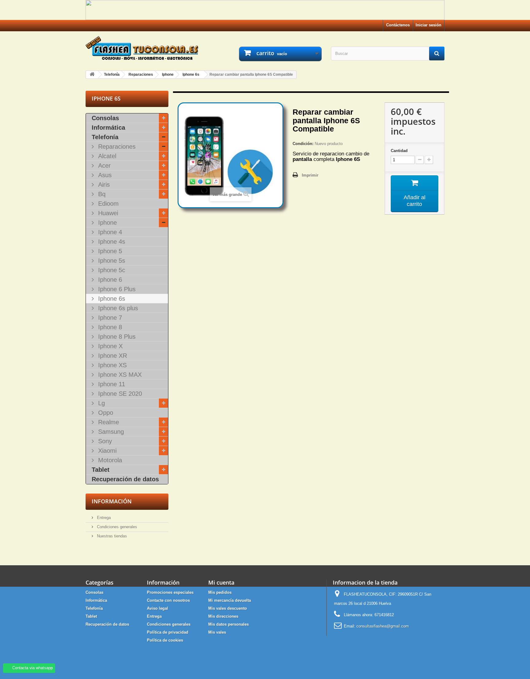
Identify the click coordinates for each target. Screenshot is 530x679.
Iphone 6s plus (117, 308)
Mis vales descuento (227, 608)
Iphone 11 (110, 384)
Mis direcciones (223, 616)
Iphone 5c (110, 270)
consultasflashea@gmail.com (382, 626)
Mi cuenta (221, 582)
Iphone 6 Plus (116, 289)
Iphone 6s (110, 298)
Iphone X (109, 346)
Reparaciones (116, 146)
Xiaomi (106, 450)
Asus (104, 175)
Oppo (104, 412)
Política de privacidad (167, 632)
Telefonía (105, 137)
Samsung (110, 431)
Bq (101, 194)
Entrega (103, 517)
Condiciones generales (116, 527)
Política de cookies (165, 640)
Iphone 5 (109, 251)
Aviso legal (157, 608)
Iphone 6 (109, 279)
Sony (104, 441)
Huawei (107, 213)
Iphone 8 (109, 327)
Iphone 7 (109, 317)
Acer (103, 165)
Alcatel (106, 156)
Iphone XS (111, 365)
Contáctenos (398, 25)
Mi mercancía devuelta (229, 600)
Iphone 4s (110, 241)
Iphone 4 (109, 232)
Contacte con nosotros (168, 600)
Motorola (109, 460)
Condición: (303, 143)
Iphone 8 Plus (116, 336)
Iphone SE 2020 (119, 393)
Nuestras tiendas (111, 536)
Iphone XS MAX (119, 374)
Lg (100, 403)
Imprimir (310, 175)
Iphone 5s (110, 260)
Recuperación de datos (125, 479)
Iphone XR (111, 355)
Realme (107, 422)
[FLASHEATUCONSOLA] (142, 48)
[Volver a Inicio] (92, 74)
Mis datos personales (228, 624)
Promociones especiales (170, 592)
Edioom (107, 203)
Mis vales (217, 632)
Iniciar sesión (428, 25)
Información (112, 501)
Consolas (105, 118)
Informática (108, 127)
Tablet (100, 469)
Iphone (106, 222)
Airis (103, 184)
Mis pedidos (220, 592)
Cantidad (399, 150)
